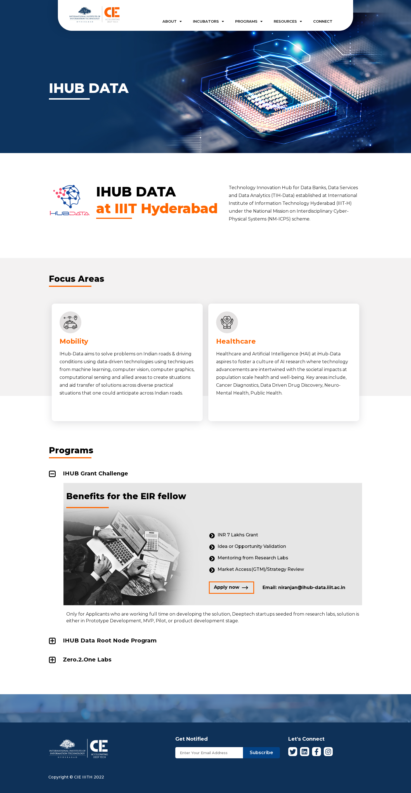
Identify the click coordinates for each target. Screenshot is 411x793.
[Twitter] (292, 751)
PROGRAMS (246, 21)
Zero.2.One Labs (87, 659)
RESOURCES (285, 21)
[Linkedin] (304, 751)
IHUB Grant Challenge (95, 473)
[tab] (205, 473)
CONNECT (322, 21)
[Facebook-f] (316, 751)
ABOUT (169, 21)
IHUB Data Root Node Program (110, 640)
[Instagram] (328, 751)
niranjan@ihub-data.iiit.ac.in (311, 587)
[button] (231, 587)
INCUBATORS (206, 21)
